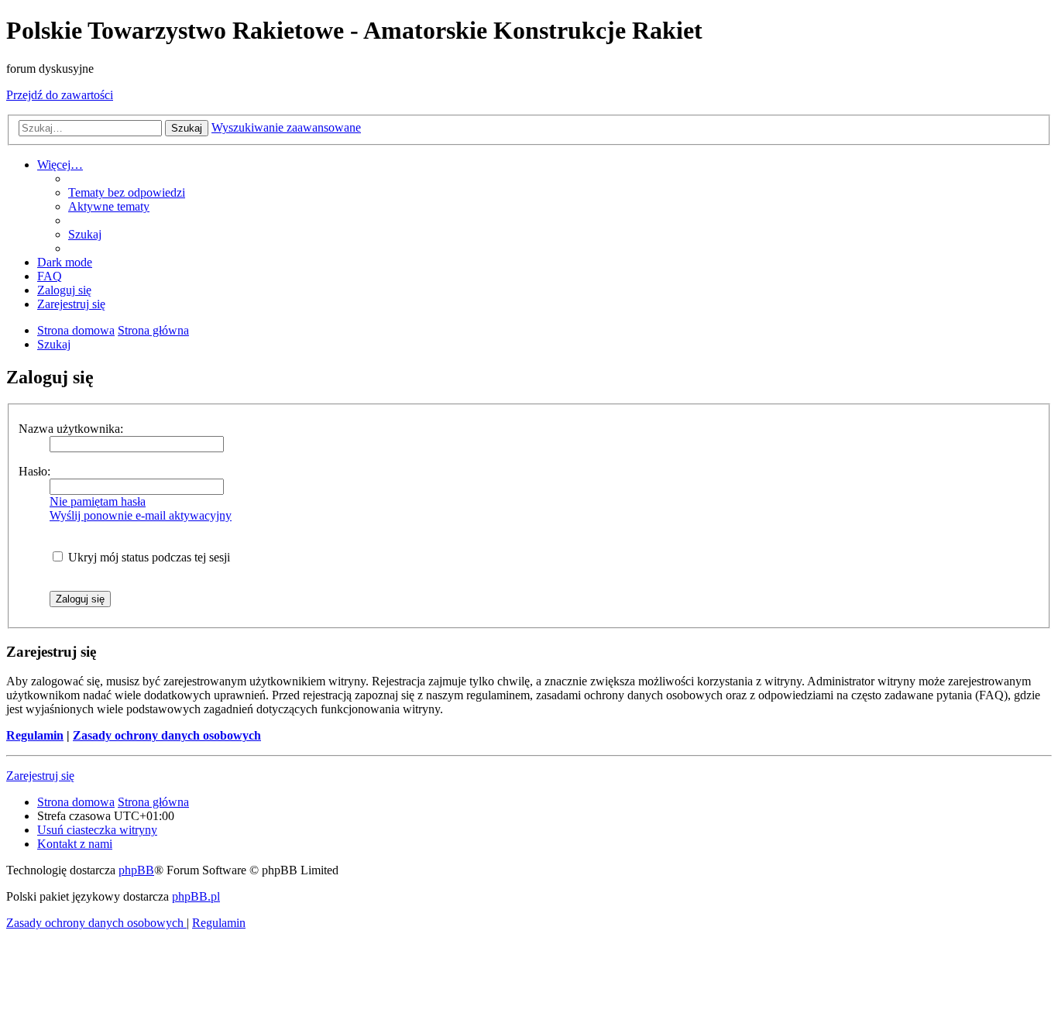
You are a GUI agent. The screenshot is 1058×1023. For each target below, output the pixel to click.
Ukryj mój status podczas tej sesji (147, 557)
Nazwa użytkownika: (71, 428)
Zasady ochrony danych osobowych (167, 735)
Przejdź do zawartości (59, 94)
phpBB (136, 870)
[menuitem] (126, 192)
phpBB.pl (196, 896)
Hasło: (34, 471)
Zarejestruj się (40, 775)
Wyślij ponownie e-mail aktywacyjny (141, 515)
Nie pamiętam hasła (98, 501)
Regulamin (35, 735)
